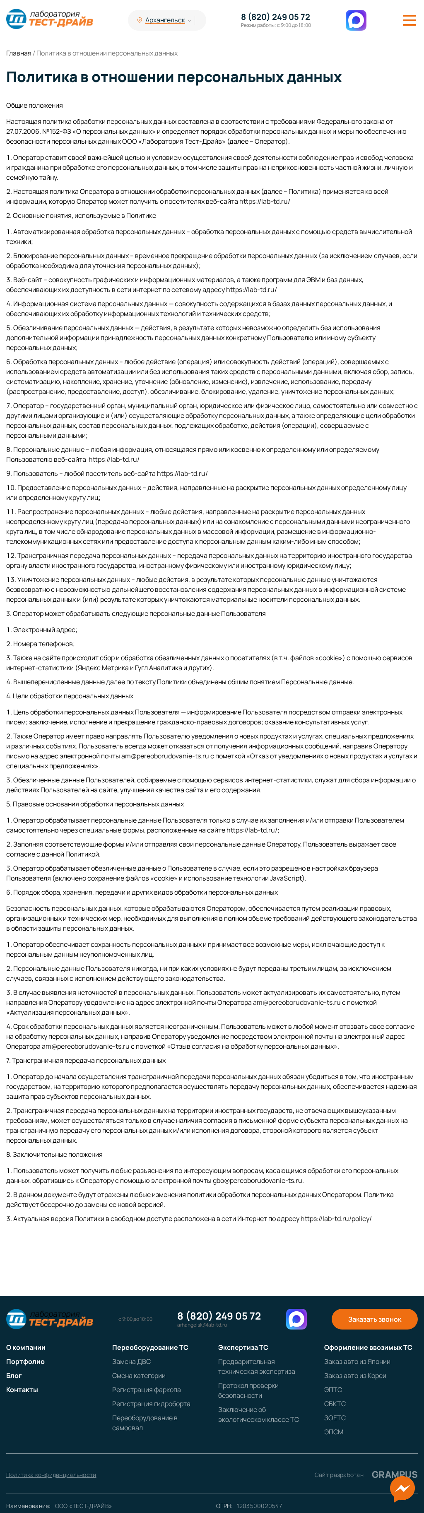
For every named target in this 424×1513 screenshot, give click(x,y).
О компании (26, 1347)
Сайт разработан (366, 1474)
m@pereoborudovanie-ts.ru (88, 1046)
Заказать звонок (374, 1319)
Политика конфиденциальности (51, 1475)
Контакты (22, 1389)
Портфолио (25, 1361)
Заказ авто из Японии (357, 1361)
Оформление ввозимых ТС (368, 1347)
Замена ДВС (131, 1361)
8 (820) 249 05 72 (275, 17)
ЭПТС (333, 1389)
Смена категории (139, 1375)
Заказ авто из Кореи (355, 1375)
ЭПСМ (333, 1431)
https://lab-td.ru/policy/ (337, 1218)
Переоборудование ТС (150, 1347)
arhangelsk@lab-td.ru (202, 1324)
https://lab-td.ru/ (265, 201)
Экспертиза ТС (243, 1347)
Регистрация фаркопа (146, 1389)
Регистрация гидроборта (151, 1403)
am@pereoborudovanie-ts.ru (165, 755)
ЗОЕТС (335, 1417)
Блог (14, 1375)
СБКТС (335, 1403)
